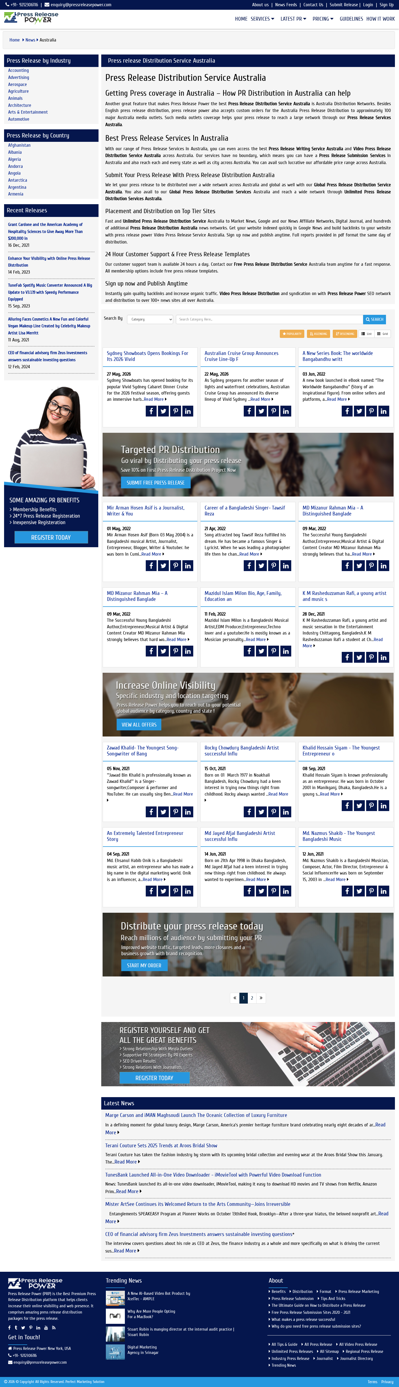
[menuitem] (240, 18)
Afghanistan (19, 145)
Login (368, 5)
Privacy (387, 1381)
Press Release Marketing (358, 1291)
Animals (15, 98)
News (30, 40)
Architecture (19, 105)
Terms (372, 1381)
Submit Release (344, 5)
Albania (15, 152)
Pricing (321, 19)
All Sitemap (329, 1351)
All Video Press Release (358, 1344)
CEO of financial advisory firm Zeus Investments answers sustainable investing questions (198, 1234)
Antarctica (17, 180)
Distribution (303, 1291)
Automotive (18, 119)
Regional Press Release (364, 1351)
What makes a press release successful (303, 1319)
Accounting (18, 70)
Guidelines (351, 19)
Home (241, 19)
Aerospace (17, 84)
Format (325, 1291)
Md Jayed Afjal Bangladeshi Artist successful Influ (240, 836)
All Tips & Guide (284, 1344)
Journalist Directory (356, 1358)
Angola (14, 173)
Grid (385, 334)
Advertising (18, 77)
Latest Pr (292, 19)
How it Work (380, 19)
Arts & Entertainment (28, 112)
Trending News (284, 1365)
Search (376, 319)
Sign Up (387, 5)
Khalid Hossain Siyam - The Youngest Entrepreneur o (341, 751)
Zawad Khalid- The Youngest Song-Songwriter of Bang (143, 751)
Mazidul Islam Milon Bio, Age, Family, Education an (243, 596)
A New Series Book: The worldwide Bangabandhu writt (338, 356)
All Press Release (318, 1344)
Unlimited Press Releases (292, 1351)
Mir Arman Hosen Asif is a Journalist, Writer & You (145, 511)
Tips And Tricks (333, 1298)
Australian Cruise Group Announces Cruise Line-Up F (241, 356)
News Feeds (286, 5)
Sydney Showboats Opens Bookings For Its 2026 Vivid (147, 356)
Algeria (14, 159)
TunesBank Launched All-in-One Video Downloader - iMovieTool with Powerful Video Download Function (213, 1175)
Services (261, 19)
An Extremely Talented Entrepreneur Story (145, 836)
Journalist (324, 1358)
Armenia (15, 194)
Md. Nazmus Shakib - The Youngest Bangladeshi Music (339, 836)
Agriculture (18, 91)
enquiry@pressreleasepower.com (81, 5)
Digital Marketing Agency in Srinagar (143, 1350)
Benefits (279, 1291)
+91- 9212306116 (23, 5)
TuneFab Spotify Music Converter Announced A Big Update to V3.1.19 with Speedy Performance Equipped (50, 292)
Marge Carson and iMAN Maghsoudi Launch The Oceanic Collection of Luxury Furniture (196, 1115)
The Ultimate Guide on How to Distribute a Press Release (319, 1305)
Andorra (15, 166)
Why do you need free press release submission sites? (316, 1326)
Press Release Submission (293, 1298)
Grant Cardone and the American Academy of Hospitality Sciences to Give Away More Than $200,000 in (45, 231)
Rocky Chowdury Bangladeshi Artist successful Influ (242, 751)
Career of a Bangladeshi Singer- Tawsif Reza (245, 511)
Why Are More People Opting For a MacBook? (151, 1314)
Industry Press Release (290, 1358)
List (369, 334)
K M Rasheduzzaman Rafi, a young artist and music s (345, 596)
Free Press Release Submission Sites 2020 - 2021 (311, 1312)
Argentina (17, 187)
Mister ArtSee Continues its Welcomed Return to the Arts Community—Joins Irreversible (197, 1204)
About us (260, 5)
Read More (154, 399)
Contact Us (313, 5)
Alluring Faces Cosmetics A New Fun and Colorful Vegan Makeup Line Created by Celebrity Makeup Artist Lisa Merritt (49, 326)
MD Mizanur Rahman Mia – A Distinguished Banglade (333, 511)
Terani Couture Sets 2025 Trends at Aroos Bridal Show (161, 1145)
